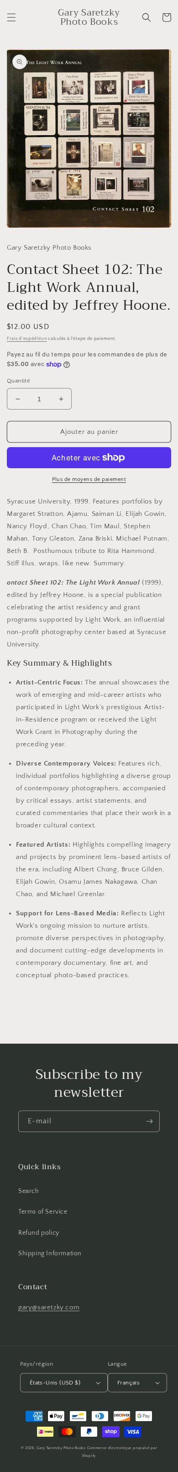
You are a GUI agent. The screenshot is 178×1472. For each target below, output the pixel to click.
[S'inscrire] (149, 1121)
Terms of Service (43, 1211)
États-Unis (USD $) (55, 1382)
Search (28, 1191)
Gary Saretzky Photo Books (61, 1448)
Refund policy (38, 1233)
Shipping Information (50, 1253)
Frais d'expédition (27, 338)
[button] (11, 17)
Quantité (18, 381)
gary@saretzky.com (48, 1307)
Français (128, 1382)
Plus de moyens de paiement (89, 479)
